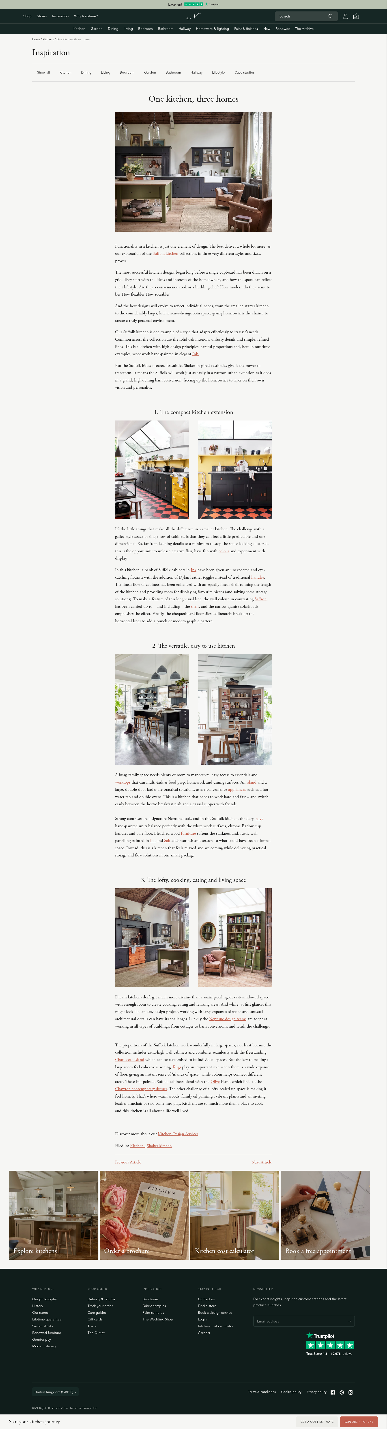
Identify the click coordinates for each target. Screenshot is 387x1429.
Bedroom (145, 28)
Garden (97, 28)
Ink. (195, 354)
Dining (113, 28)
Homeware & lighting (212, 28)
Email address (267, 1316)
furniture (188, 833)
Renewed (283, 28)
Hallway (185, 28)
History (37, 1306)
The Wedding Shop (158, 1319)
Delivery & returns (101, 1299)
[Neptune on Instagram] (351, 1393)
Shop (27, 16)
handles (257, 577)
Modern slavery (44, 1346)
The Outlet (96, 1333)
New (266, 28)
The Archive (304, 28)
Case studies (244, 72)
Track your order (100, 1306)
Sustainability (42, 1326)
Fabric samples (154, 1306)
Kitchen (79, 28)
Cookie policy (291, 1392)
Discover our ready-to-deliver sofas (193, 4)
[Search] (330, 16)
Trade (92, 1326)
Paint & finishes (246, 28)
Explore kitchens (359, 1421)
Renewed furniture (46, 1333)
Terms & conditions (262, 1392)
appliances (237, 789)
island (251, 782)
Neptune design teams (227, 1019)
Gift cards (95, 1319)
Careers (204, 1333)
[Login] (345, 16)
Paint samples (153, 1312)
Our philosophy (44, 1299)
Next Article (262, 1162)
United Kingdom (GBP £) (53, 1392)
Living (128, 28)
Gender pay (41, 1339)
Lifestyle (218, 72)
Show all (43, 72)
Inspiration (60, 16)
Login (202, 1319)
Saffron (261, 599)
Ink (193, 570)
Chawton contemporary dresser (141, 1089)
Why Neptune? (86, 16)
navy (259, 818)
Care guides (97, 1312)
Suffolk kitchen (165, 253)
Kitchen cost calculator (215, 1326)
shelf (195, 606)
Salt (167, 840)
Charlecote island (129, 1060)
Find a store (207, 1306)
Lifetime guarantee (47, 1319)
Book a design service (215, 1312)
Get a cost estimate (317, 1421)
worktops (122, 782)
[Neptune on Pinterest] (342, 1393)
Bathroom (165, 28)
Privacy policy (317, 1392)
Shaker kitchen (159, 1146)
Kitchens (48, 39)
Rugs (177, 1067)
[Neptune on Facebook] (333, 1393)
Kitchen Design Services (178, 1134)
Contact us (206, 1299)
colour (224, 551)
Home (36, 39)
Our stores (40, 1312)
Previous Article (128, 1162)
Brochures (151, 1299)
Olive (215, 1082)
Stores (42, 16)
